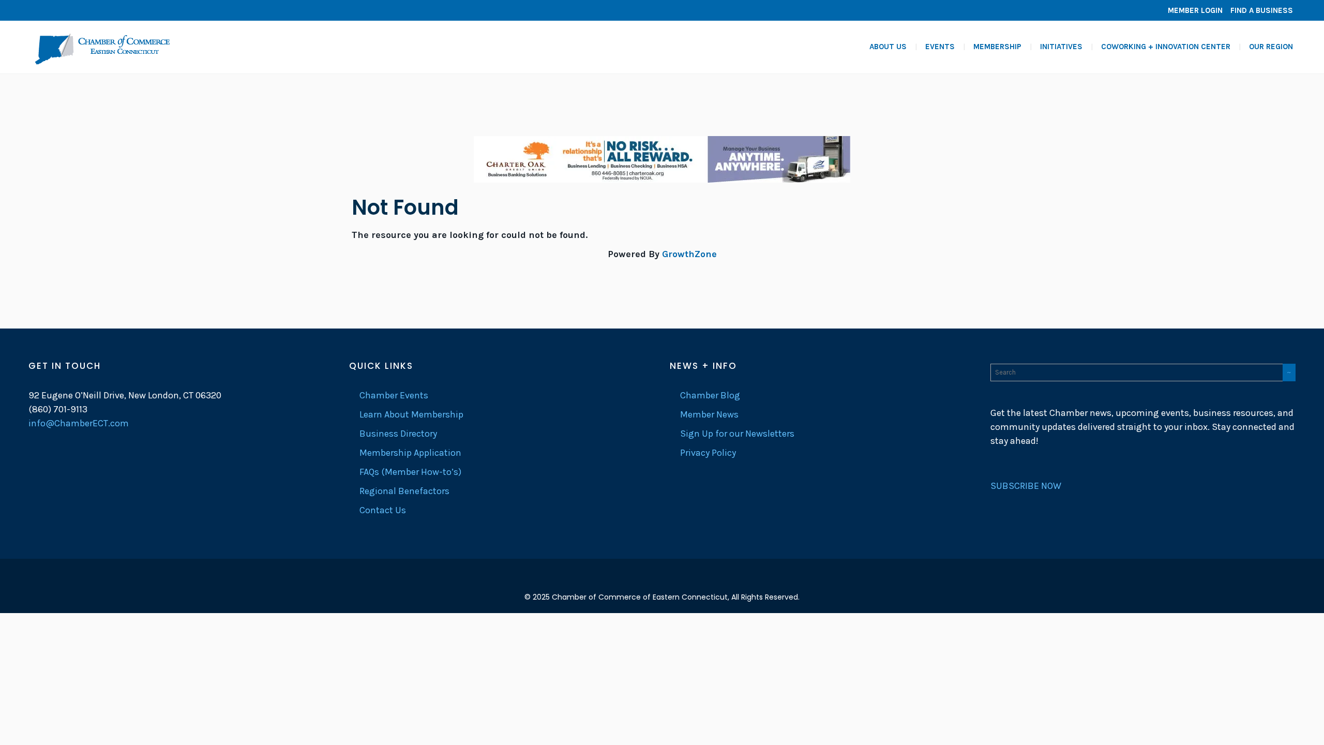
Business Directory (398, 433)
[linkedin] (54, 10)
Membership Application (410, 452)
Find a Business (1261, 10)
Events (940, 46)
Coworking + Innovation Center (1165, 46)
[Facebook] (39, 10)
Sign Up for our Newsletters (737, 433)
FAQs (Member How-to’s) (410, 472)
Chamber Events (393, 395)
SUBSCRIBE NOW (1025, 485)
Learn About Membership (411, 414)
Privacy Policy (708, 452)
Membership (997, 46)
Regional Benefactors (404, 491)
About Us (888, 46)
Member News (709, 414)
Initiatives (1061, 46)
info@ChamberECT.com (78, 423)
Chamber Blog (710, 395)
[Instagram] (70, 10)
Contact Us (382, 510)
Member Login (1195, 10)
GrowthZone (689, 254)
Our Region (1271, 46)
